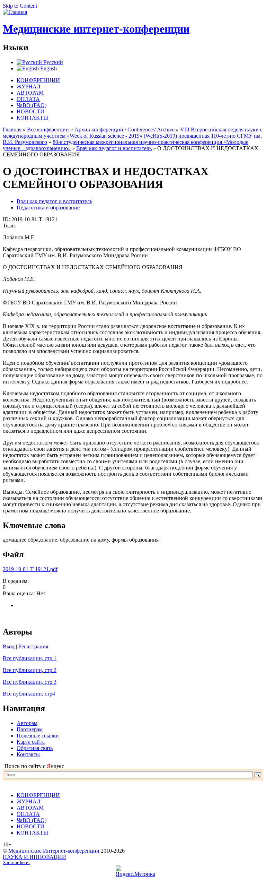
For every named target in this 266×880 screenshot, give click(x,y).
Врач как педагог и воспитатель (114, 148)
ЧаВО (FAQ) (31, 105)
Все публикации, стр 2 (29, 670)
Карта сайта (31, 742)
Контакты (28, 754)
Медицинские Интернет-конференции (53, 851)
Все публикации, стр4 (29, 694)
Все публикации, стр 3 (29, 682)
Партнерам (30, 729)
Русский (52, 62)
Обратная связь (35, 748)
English (48, 68)
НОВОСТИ (30, 111)
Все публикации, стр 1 (29, 658)
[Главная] (15, 12)
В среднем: (16, 581)
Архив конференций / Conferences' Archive (124, 129)
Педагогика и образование (48, 207)
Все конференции (48, 129)
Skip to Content (20, 6)
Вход (9, 646)
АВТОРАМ (30, 93)
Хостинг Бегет (16, 862)
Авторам (27, 723)
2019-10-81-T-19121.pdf (30, 569)
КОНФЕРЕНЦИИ (38, 80)
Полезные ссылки (38, 736)
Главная (12, 129)
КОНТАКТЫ (32, 118)
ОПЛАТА (28, 99)
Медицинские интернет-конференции (96, 29)
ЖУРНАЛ (29, 86)
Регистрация (33, 646)
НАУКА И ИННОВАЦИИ (34, 857)
